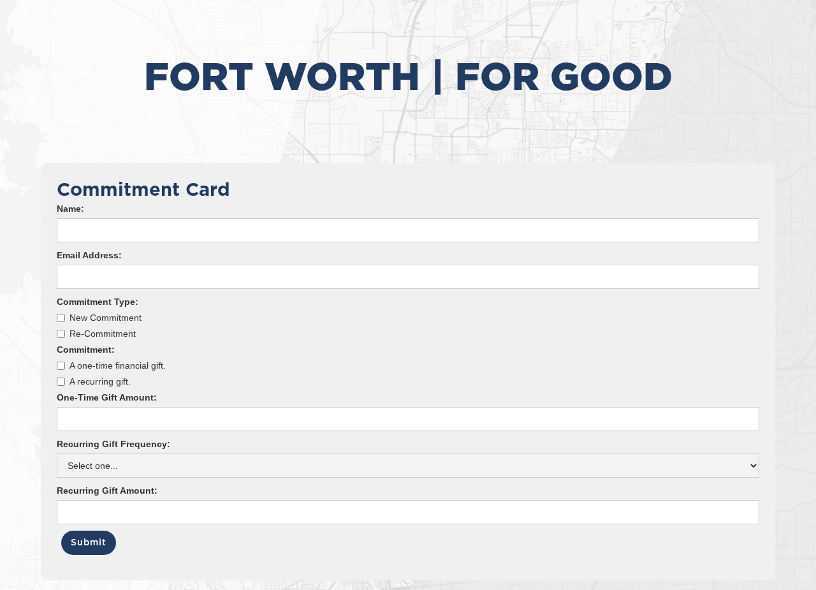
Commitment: (86, 349)
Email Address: (89, 255)
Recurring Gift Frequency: (113, 444)
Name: (70, 208)
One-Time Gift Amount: (107, 397)
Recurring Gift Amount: (107, 490)
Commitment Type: (97, 302)
